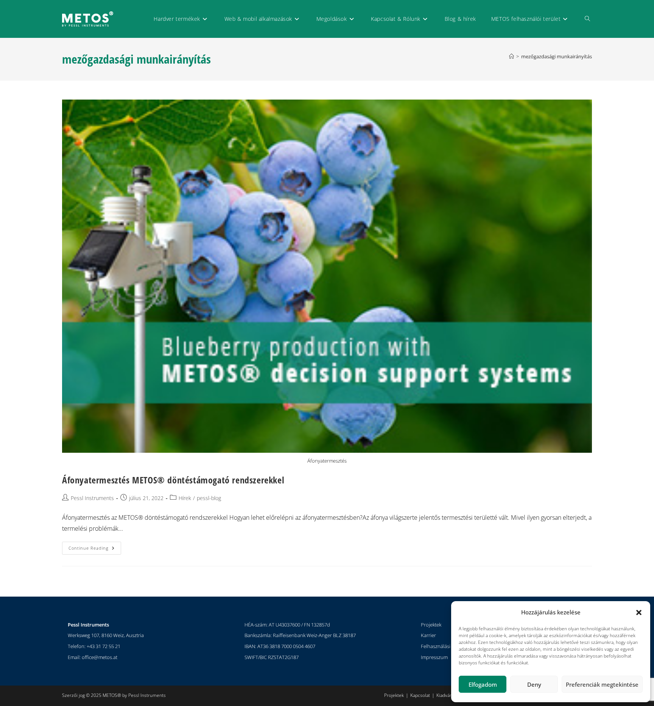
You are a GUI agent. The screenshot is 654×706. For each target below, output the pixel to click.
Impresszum (434, 657)
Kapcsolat (420, 695)
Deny (534, 684)
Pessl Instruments (92, 498)
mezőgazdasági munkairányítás (556, 56)
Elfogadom (483, 684)
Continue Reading (95, 546)
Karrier (428, 635)
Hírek (185, 498)
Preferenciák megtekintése (602, 684)
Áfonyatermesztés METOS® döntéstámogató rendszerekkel (173, 480)
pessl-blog (209, 498)
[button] (639, 612)
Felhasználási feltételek (446, 646)
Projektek (431, 624)
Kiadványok (447, 695)
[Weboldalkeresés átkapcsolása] (587, 19)
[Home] (511, 56)
